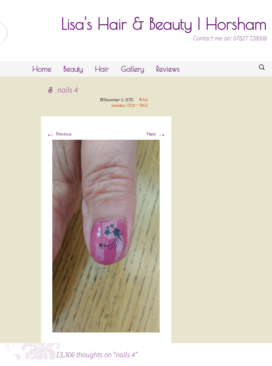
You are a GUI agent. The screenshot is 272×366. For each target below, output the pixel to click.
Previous (58, 134)
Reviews (168, 68)
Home (41, 68)
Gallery (132, 68)
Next (156, 134)
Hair (102, 68)
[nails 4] (106, 235)
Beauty (73, 68)
